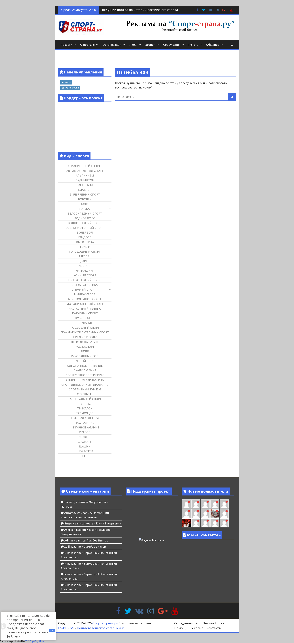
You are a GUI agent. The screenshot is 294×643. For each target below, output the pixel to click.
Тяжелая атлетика (85, 418)
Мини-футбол (85, 294)
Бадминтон (84, 180)
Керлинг (85, 266)
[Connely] (186, 513)
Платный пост (213, 623)
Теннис (85, 403)
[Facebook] (118, 610)
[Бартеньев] (196, 523)
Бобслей (85, 199)
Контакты (213, 628)
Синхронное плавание (85, 365)
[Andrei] (205, 523)
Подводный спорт (85, 327)
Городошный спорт (85, 251)
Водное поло (84, 218)
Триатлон (85, 408)
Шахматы (85, 441)
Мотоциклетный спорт (84, 304)
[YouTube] (174, 610)
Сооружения (171, 44)
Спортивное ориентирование (84, 384)
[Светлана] (196, 513)
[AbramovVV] (224, 523)
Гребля (84, 256)
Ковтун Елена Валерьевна (103, 523)
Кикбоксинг (84, 270)
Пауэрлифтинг (85, 318)
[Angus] (186, 504)
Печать (193, 44)
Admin (68, 540)
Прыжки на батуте (85, 342)
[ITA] (224, 513)
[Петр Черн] (215, 504)
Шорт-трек (85, 451)
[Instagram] (150, 610)
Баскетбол (85, 185)
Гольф (85, 247)
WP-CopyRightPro (34, 641)
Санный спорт (85, 361)
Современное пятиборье (85, 375)
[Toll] (205, 504)
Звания (150, 44)
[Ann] (224, 504)
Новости (66, 44)
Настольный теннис (85, 308)
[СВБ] (215, 523)
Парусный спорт (85, 313)
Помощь (180, 628)
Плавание (84, 323)
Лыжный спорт (84, 289)
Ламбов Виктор (97, 540)
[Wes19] (215, 513)
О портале (87, 44)
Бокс (85, 204)
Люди (133, 44)
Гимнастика (84, 242)
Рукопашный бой (84, 356)
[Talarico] (196, 504)
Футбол (85, 432)
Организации (112, 44)
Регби (85, 351)
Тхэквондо (85, 413)
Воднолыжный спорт (85, 223)
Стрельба (84, 394)
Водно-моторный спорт (85, 228)
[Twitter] (128, 610)
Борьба (84, 209)
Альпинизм (85, 175)
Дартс (84, 261)
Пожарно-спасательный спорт (85, 332)
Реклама (196, 628)
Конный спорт (85, 275)
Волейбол (85, 232)
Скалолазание (85, 370)
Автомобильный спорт (84, 171)
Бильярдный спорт (85, 194)
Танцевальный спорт (85, 399)
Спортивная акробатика (85, 380)
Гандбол (85, 237)
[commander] (205, 513)
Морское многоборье (85, 299)
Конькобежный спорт (85, 280)
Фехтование (84, 422)
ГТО (85, 456)
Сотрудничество (187, 623)
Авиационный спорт (84, 166)
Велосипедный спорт (85, 213)
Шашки (84, 446)
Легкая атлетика (85, 285)
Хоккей (84, 437)
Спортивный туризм (85, 389)
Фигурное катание (85, 427)
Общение (212, 44)
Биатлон (85, 190)
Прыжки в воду (85, 337)
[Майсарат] (186, 523)
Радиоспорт (84, 346)
